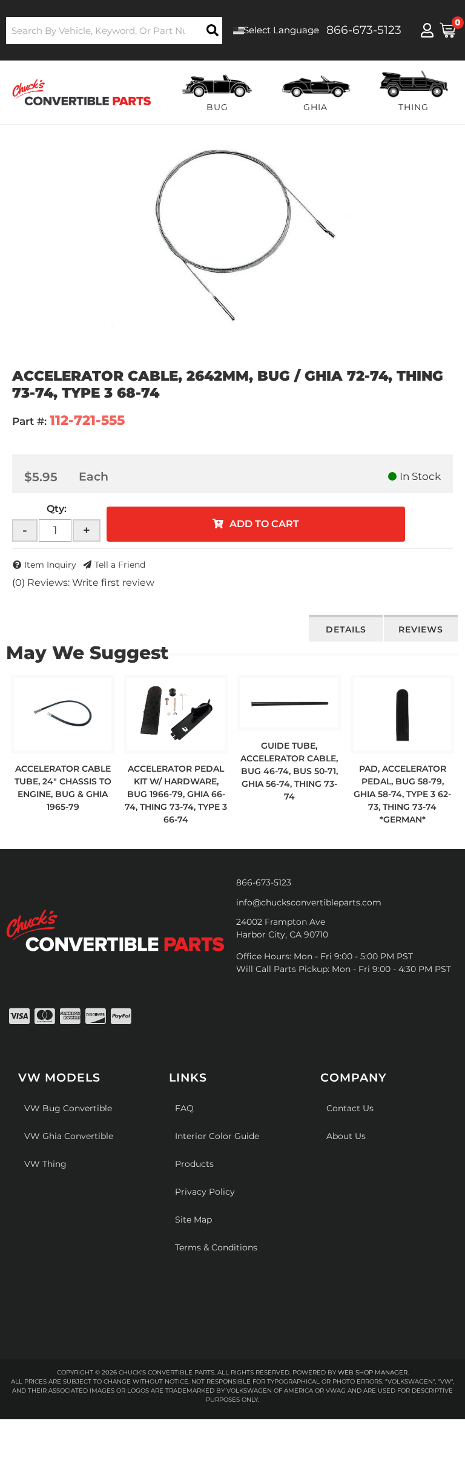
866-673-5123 (263, 882)
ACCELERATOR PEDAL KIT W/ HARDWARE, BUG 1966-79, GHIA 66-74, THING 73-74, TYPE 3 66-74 (176, 794)
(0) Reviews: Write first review (83, 582)
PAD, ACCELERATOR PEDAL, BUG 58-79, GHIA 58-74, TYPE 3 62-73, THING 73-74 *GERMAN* (402, 794)
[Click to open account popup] (427, 30)
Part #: (29, 421)
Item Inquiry (50, 564)
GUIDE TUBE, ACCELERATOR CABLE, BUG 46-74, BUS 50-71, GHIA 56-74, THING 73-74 (289, 771)
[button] (114, 30)
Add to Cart (264, 524)
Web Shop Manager (372, 1372)
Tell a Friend (119, 564)
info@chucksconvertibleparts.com (308, 902)
